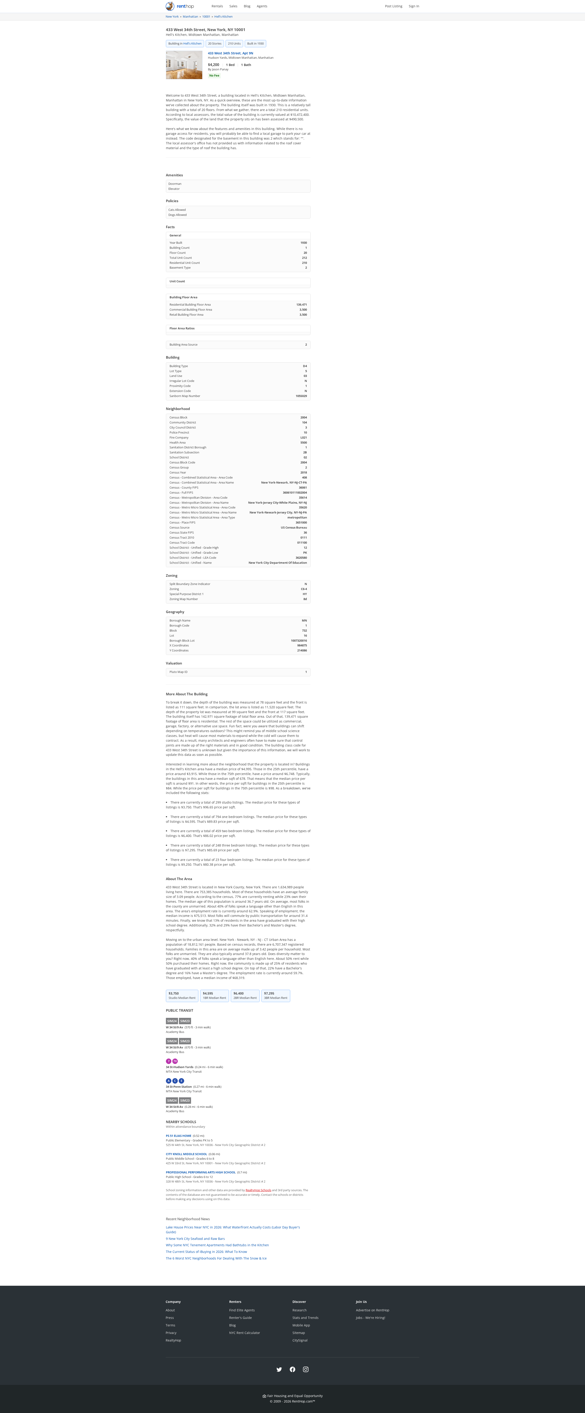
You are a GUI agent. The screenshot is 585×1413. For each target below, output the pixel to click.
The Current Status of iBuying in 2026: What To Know (206, 1251)
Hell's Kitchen (223, 16)
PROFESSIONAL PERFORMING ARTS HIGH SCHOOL (201, 1172)
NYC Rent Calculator (244, 1333)
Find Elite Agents (242, 1310)
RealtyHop (173, 1340)
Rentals (217, 6)
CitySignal (300, 1340)
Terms (170, 1325)
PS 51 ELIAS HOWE (178, 1136)
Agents (262, 6)
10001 (206, 16)
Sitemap (298, 1333)
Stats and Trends (305, 1317)
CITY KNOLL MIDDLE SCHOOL (186, 1154)
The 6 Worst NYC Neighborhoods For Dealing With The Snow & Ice (216, 1258)
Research (299, 1310)
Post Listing (393, 6)
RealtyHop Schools (258, 1190)
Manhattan (190, 16)
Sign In (414, 6)
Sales (233, 6)
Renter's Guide (240, 1317)
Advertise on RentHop (372, 1310)
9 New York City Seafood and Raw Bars (195, 1238)
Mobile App (301, 1325)
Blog (247, 6)
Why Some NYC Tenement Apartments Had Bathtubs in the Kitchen (217, 1245)
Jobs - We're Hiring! (370, 1317)
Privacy (171, 1333)
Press (170, 1317)
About (170, 1310)
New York (172, 16)
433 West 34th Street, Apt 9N (230, 53)
